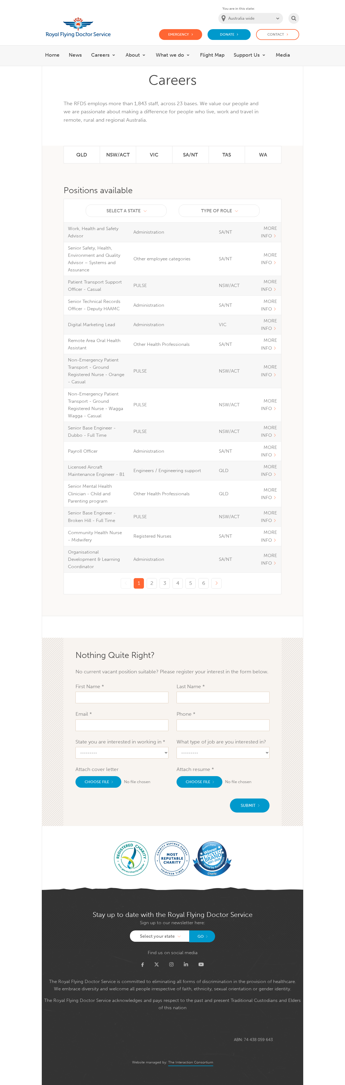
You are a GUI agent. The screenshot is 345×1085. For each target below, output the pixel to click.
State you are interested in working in (119, 742)
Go (201, 936)
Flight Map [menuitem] (212, 55)
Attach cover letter (97, 769)
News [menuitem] (75, 55)
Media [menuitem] (283, 55)
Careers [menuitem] (100, 55)
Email (82, 714)
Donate (227, 34)
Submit (248, 805)
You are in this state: (238, 8)
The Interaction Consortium (190, 1062)
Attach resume (194, 769)
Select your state (157, 936)
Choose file (97, 782)
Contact (275, 34)
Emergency (178, 34)
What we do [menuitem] (170, 55)
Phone (185, 714)
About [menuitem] (133, 55)
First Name (88, 686)
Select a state (123, 210)
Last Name (189, 686)
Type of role (216, 210)
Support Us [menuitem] (247, 55)
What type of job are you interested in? (221, 742)
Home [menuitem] (52, 55)
